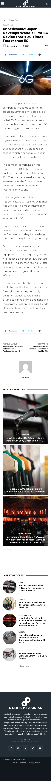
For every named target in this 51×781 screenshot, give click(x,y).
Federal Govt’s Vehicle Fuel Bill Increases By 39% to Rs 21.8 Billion (25, 490)
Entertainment (25, 533)
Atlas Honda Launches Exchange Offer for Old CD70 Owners (32, 656)
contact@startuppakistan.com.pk (26, 741)
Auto (20, 650)
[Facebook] (11, 748)
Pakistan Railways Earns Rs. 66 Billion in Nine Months (38, 349)
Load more (24, 666)
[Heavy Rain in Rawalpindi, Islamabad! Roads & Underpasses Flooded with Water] (9, 637)
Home (5, 20)
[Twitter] (32, 748)
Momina (13, 46)
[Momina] (5, 46)
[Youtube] (40, 748)
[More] (39, 54)
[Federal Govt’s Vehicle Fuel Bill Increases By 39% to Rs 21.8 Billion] (25, 470)
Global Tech (13, 20)
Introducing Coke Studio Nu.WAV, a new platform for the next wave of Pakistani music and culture (25, 540)
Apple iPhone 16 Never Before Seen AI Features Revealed (13, 349)
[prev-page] (4, 551)
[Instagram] (18, 748)
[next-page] (8, 551)
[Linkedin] (25, 748)
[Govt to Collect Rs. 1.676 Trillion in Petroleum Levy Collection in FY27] (25, 419)
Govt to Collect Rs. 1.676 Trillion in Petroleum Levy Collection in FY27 (25, 439)
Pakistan (25, 434)
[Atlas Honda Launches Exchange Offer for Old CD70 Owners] (9, 654)
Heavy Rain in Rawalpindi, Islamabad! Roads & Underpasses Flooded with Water (31, 639)
